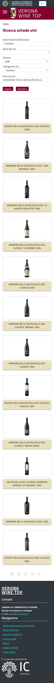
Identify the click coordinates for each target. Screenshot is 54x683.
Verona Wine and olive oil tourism (18, 625)
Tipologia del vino (11, 66)
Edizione (7, 57)
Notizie (6, 643)
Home (6, 23)
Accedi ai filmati (10, 647)
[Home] (14, 13)
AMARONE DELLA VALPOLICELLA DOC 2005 (27, 521)
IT (42, 3)
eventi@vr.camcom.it (19, 613)
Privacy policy (9, 651)
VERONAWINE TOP (12, 590)
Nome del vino (9, 48)
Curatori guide (9, 638)
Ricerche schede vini (12, 634)
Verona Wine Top (10, 630)
